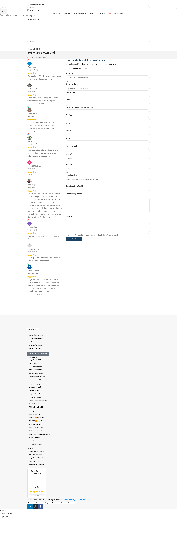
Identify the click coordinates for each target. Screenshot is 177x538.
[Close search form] (2, 2)
